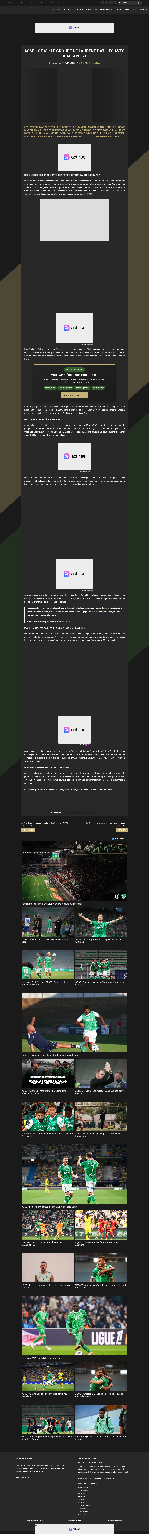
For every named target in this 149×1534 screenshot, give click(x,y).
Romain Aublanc (83, 1487)
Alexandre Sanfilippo (108, 1478)
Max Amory (81, 1493)
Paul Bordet (81, 1499)
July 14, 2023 (67, 621)
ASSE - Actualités (92, 63)
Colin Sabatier (82, 1508)
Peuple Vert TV (106, 10)
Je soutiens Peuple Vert (74, 395)
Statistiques (91, 10)
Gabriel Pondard (83, 1511)
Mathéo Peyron (82, 1502)
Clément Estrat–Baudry (85, 1505)
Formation (78, 10)
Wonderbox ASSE (36, 1471)
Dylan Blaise (81, 1514)
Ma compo (56, 10)
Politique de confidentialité (17, 3)
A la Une (80, 63)
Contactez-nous (122, 10)
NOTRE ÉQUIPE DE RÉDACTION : (88, 1484)
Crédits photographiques (115, 1520)
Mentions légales (37, 3)
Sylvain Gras (81, 1496)
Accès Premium (140, 10)
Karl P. (60, 63)
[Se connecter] (139, 3)
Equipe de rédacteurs (54, 3)
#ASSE (106, 608)
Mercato (67, 10)
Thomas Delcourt (83, 1490)
